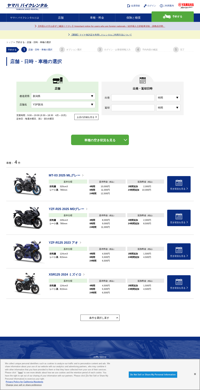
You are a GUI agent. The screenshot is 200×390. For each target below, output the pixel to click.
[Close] (195, 374)
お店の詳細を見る (85, 117)
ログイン (151, 5)
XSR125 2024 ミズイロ (65, 274)
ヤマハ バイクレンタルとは (24, 17)
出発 (107, 97)
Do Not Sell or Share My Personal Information (153, 374)
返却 (107, 107)
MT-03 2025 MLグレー (64, 175)
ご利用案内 (168, 5)
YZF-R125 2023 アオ (63, 242)
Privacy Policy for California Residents (24, 382)
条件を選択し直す (99, 318)
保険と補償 (133, 17)
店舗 (61, 17)
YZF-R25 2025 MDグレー (66, 209)
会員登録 (135, 5)
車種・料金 (97, 17)
